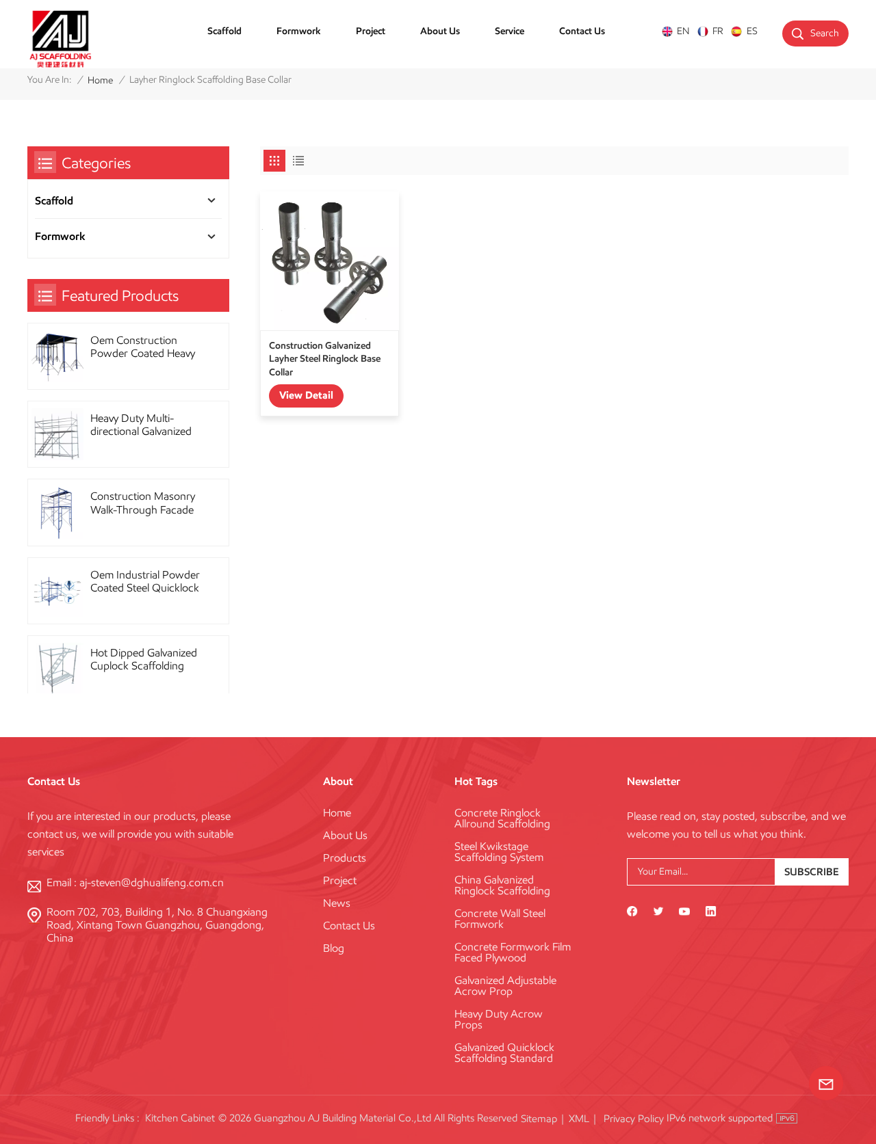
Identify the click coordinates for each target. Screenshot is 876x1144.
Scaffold (224, 31)
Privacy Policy (634, 1119)
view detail (306, 395)
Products (344, 858)
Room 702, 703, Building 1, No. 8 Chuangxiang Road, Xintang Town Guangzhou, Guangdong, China (157, 924)
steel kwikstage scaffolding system (498, 852)
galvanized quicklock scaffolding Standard (504, 1053)
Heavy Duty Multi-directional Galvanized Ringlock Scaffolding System (141, 425)
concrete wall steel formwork (499, 919)
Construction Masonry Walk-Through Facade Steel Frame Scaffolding (145, 503)
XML (579, 1119)
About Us (440, 31)
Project (370, 31)
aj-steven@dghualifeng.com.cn (151, 882)
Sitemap (539, 1119)
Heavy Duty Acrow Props (498, 1019)
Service (509, 31)
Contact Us (582, 31)
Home (100, 80)
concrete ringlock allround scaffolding (502, 818)
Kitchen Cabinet (180, 1118)
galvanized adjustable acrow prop (505, 986)
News (336, 903)
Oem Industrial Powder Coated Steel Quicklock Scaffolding (145, 581)
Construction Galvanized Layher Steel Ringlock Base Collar (325, 358)
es (752, 31)
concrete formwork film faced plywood (512, 952)
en (683, 31)
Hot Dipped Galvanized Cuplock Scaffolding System (143, 659)
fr (717, 31)
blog (333, 948)
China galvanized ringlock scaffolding (502, 885)
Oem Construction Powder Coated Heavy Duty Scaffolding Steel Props (142, 347)
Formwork (298, 31)
